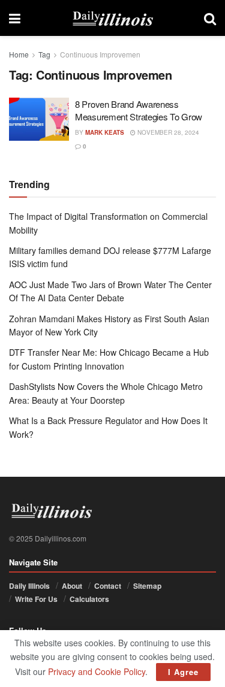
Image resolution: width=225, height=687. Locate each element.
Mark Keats (104, 132)
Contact (107, 585)
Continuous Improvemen (100, 54)
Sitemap (147, 585)
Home (19, 54)
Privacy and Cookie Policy (96, 671)
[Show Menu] (14, 18)
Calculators (89, 599)
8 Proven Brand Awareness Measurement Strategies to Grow (138, 110)
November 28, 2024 (167, 132)
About (72, 585)
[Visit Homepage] (112, 18)
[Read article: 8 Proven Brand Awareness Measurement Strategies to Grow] (39, 119)
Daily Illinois (29, 585)
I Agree (183, 671)
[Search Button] (210, 18)
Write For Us (36, 599)
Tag (44, 54)
